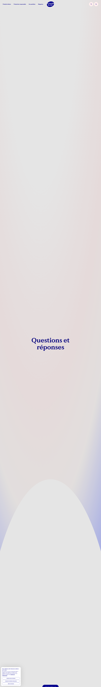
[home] (50, 4)
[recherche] (96, 4)
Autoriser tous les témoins (11, 678)
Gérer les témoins (11, 683)
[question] (91, 4)
